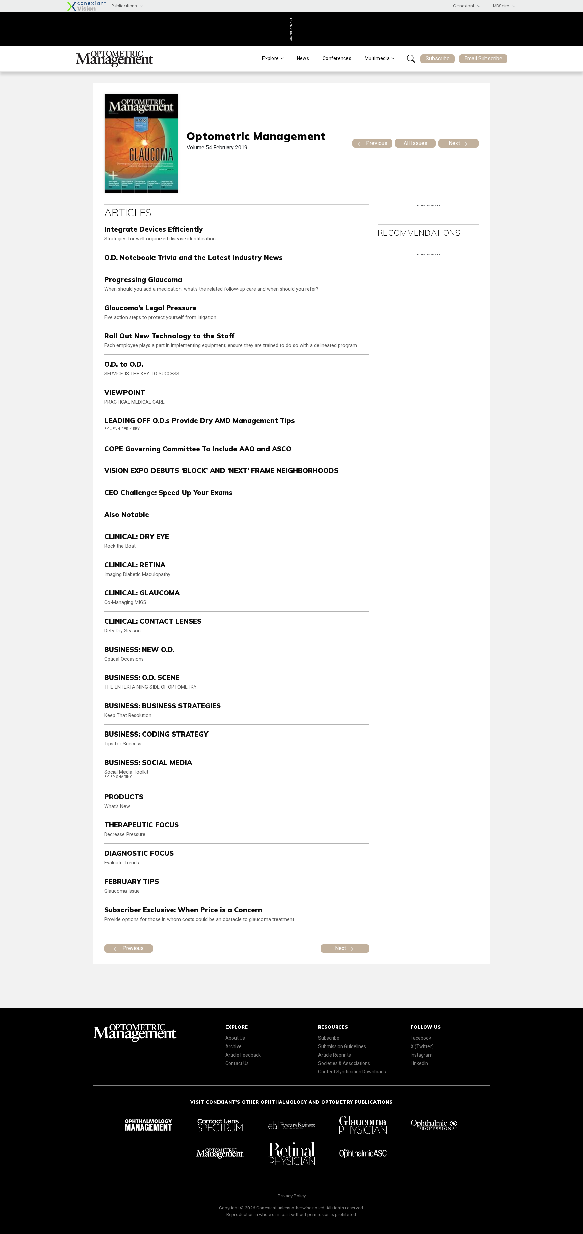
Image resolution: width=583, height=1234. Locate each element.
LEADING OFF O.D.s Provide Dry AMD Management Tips (199, 420)
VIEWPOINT (124, 392)
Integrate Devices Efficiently (153, 229)
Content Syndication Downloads (352, 1071)
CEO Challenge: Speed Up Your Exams (168, 492)
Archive (233, 1046)
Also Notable (126, 514)
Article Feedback (243, 1055)
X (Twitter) (422, 1046)
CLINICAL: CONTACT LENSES (152, 621)
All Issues (415, 143)
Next (454, 143)
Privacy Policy (292, 1195)
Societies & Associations (344, 1063)
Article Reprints (334, 1055)
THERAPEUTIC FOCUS (141, 825)
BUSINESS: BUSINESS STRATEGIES (162, 705)
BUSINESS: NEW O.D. (139, 649)
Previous (376, 143)
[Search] (411, 58)
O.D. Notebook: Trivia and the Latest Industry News (193, 257)
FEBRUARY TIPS (131, 881)
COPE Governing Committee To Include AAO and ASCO (198, 448)
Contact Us (237, 1063)
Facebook (421, 1038)
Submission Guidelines (342, 1046)
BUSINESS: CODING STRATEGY (156, 734)
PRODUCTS (123, 797)
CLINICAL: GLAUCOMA (142, 593)
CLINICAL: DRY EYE (136, 536)
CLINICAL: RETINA (134, 565)
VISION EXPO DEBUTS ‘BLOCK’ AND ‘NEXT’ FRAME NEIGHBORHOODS (221, 470)
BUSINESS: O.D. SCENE (142, 677)
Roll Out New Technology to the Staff (169, 336)
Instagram (422, 1055)
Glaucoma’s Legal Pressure (150, 308)
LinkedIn (419, 1063)
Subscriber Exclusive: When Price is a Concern (183, 910)
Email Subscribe (483, 58)
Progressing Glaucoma (143, 279)
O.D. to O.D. (123, 364)
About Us (235, 1038)
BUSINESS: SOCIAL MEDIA (148, 762)
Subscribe (438, 58)
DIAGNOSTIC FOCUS (139, 853)
